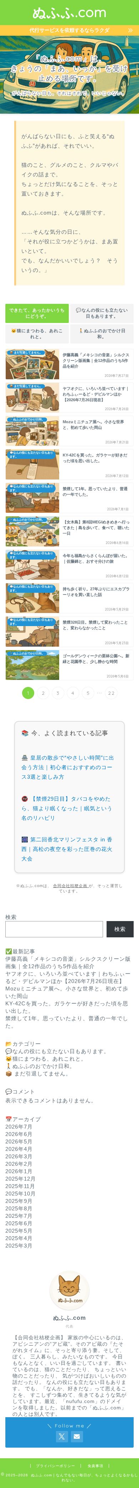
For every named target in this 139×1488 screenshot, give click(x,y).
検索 (11, 917)
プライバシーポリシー (55, 1466)
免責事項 (95, 1466)
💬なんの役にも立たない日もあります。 (102, 313)
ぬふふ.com (69, 12)
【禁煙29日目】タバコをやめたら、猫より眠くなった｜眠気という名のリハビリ (67, 808)
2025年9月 (19, 1201)
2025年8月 (19, 1208)
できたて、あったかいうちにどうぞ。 (37, 313)
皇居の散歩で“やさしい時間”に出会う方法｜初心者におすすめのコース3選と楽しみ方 (67, 767)
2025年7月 (19, 1216)
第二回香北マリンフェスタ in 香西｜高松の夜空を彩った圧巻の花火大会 (67, 849)
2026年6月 (19, 1134)
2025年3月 (19, 1246)
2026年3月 (19, 1156)
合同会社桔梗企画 (71, 886)
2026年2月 (19, 1164)
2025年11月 (20, 1186)
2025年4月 (19, 1238)
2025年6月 (19, 1223)
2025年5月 (19, 1231)
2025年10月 (20, 1194)
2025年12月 (20, 1179)
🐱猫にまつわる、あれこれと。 (37, 333)
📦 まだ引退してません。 (38, 1073)
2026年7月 (19, 1127)
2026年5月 (19, 1141)
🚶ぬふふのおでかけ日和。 (102, 333)
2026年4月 (19, 1149)
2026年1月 (19, 1171)
